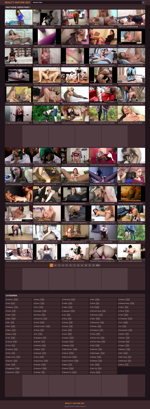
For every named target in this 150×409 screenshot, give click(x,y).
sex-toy (96, 368)
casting (11, 342)
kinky (67, 319)
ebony (39, 299)
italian (68, 303)
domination (13, 372)
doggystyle (13, 368)
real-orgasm (98, 353)
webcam (125, 349)
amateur (12, 299)
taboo (124, 307)
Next (98, 265)
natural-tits (70, 372)
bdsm (11, 330)
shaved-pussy (127, 303)
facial (39, 322)
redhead (97, 361)
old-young (97, 315)
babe (11, 319)
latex (68, 330)
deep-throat (13, 357)
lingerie (68, 342)
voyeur (124, 345)
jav (67, 315)
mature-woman (71, 361)
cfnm (11, 345)
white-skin (125, 361)
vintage (124, 342)
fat (38, 334)
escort (39, 303)
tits (124, 322)
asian (11, 315)
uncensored (126, 330)
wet (123, 353)
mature (68, 353)
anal (11, 303)
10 (86, 265)
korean (68, 326)
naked (68, 365)
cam (11, 338)
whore (124, 365)
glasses (40, 349)
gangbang (40, 338)
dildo (11, 365)
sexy (96, 372)
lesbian (68, 338)
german (40, 342)
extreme (40, 315)
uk (123, 326)
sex (95, 365)
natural (68, 368)
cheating (12, 349)
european (40, 311)
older (96, 319)
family (39, 330)
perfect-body (98, 342)
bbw (11, 326)
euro (39, 307)
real (95, 345)
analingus (12, 307)
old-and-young (98, 311)
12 (93, 265)
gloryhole (40, 353)
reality (96, 357)
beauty (11, 334)
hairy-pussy (41, 361)
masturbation (70, 349)
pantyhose (97, 330)
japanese (69, 311)
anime (11, 311)
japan (68, 307)
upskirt (124, 334)
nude (95, 303)
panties (96, 326)
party (96, 334)
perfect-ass (98, 338)
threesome (126, 319)
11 (89, 265)
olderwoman (98, 322)
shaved (125, 299)
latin (67, 334)
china (11, 353)
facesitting (41, 319)
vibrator (124, 338)
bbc (10, 322)
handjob (40, 365)
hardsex (40, 372)
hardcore (40, 368)
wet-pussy (125, 357)
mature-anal (70, 357)
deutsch (12, 361)
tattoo (124, 311)
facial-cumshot (42, 326)
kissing (68, 322)
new (95, 299)
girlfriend (40, 345)
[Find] (143, 2)
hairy (39, 357)
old (95, 307)
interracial (69, 299)
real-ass (97, 349)
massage (68, 345)
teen (124, 315)
